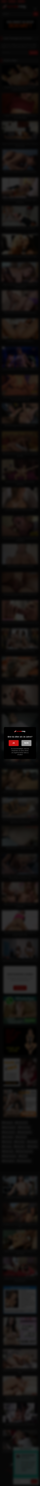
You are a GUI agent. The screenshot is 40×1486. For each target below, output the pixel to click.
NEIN (26, 743)
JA (13, 743)
